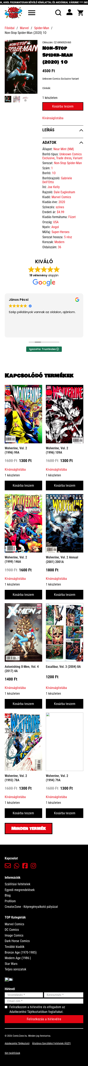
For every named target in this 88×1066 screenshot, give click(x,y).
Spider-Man (41, 28)
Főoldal (10, 28)
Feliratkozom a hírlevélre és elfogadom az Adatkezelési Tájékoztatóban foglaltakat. (37, 1009)
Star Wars (11, 964)
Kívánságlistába (52, 118)
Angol (55, 227)
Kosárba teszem (23, 485)
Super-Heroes (60, 232)
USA (56, 222)
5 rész (68, 237)
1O (54, 173)
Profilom (10, 901)
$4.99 (60, 212)
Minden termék (28, 828)
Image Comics (14, 935)
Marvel (24, 28)
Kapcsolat (11, 858)
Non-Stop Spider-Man (68, 163)
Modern (59, 242)
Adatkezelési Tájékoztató (17, 1043)
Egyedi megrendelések (20, 890)
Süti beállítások (12, 1053)
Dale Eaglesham (64, 192)
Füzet (72, 217)
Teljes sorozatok (15, 969)
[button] (31, 45)
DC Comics (12, 930)
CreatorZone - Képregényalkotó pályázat (31, 907)
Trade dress (63, 158)
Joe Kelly (53, 187)
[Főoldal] (13, 12)
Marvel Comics (61, 197)
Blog (8, 895)
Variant (77, 158)
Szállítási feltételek (17, 884)
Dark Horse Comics (17, 941)
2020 (62, 202)
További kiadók (14, 947)
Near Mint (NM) (63, 149)
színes (60, 207)
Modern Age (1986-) (18, 958)
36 (59, 247)
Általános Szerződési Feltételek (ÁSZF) (51, 1043)
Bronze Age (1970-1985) (21, 952)
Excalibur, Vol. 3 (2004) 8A (63, 667)
